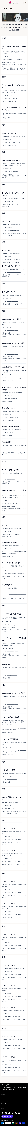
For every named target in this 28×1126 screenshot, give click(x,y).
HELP (2, 1108)
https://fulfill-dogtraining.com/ (13, 142)
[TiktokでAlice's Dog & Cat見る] (6, 1113)
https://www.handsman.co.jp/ (13, 839)
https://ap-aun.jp (9, 808)
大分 (10, 30)
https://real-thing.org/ (11, 398)
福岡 (22, 27)
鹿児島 (17, 30)
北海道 (3, 24)
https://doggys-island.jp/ (11, 301)
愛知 (10, 27)
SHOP (2, 1099)
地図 (6, 53)
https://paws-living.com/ (11, 171)
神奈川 (3, 27)
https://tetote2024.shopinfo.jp (13, 272)
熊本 (26, 27)
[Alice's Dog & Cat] (14, 2)
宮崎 (13, 30)
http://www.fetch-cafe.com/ (12, 259)
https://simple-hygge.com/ (12, 230)
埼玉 (19, 24)
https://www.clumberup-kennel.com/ (15, 573)
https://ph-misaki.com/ (11, 779)
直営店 (4, 38)
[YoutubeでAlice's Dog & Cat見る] (19, 1113)
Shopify (14, 1120)
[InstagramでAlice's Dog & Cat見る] (2, 1113)
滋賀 (16, 27)
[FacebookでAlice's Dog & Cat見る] (9, 1113)
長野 (16, 24)
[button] (23, 3)
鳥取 (19, 27)
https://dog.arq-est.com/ (11, 417)
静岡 (7, 27)
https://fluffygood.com (11, 98)
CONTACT (3, 1103)
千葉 (22, 24)
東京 (26, 24)
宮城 (10, 24)
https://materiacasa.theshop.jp (13, 378)
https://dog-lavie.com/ (11, 675)
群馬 (13, 24)
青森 (7, 24)
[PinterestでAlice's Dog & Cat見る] (16, 1113)
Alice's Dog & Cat (5, 1084)
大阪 (13, 27)
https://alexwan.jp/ (10, 479)
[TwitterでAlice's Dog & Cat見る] (12, 1113)
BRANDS (3, 1094)
